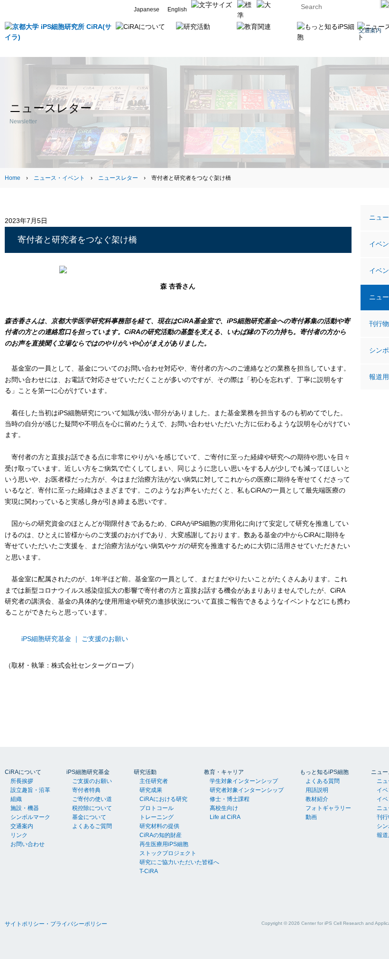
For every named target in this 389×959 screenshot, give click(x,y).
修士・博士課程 (230, 799)
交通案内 (21, 826)
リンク (19, 835)
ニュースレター (118, 178)
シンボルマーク (30, 817)
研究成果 (150, 790)
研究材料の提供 (159, 826)
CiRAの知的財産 (160, 835)
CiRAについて (23, 772)
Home (12, 178)
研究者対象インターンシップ (247, 790)
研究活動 (145, 772)
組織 (16, 799)
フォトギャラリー (328, 808)
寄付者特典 (86, 790)
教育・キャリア (224, 772)
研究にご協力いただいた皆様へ (179, 862)
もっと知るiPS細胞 (324, 772)
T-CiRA (148, 871)
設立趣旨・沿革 (30, 790)
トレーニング (156, 817)
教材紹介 (317, 799)
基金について (89, 817)
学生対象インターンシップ (244, 781)
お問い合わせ (27, 844)
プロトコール (156, 808)
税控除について (92, 808)
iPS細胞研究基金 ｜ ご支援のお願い (74, 638)
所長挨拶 (21, 781)
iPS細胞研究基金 (88, 772)
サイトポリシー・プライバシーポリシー (56, 924)
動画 (311, 817)
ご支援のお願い (92, 781)
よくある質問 (323, 781)
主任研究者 (153, 781)
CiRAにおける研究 (163, 799)
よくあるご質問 (92, 826)
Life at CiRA (225, 817)
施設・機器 (24, 808)
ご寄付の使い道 (92, 799)
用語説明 (317, 790)
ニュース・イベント (59, 178)
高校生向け (224, 808)
